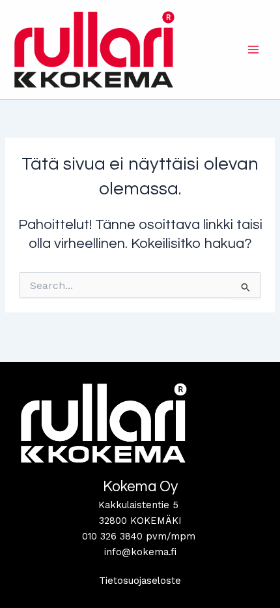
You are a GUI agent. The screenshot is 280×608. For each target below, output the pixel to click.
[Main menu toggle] (253, 49)
